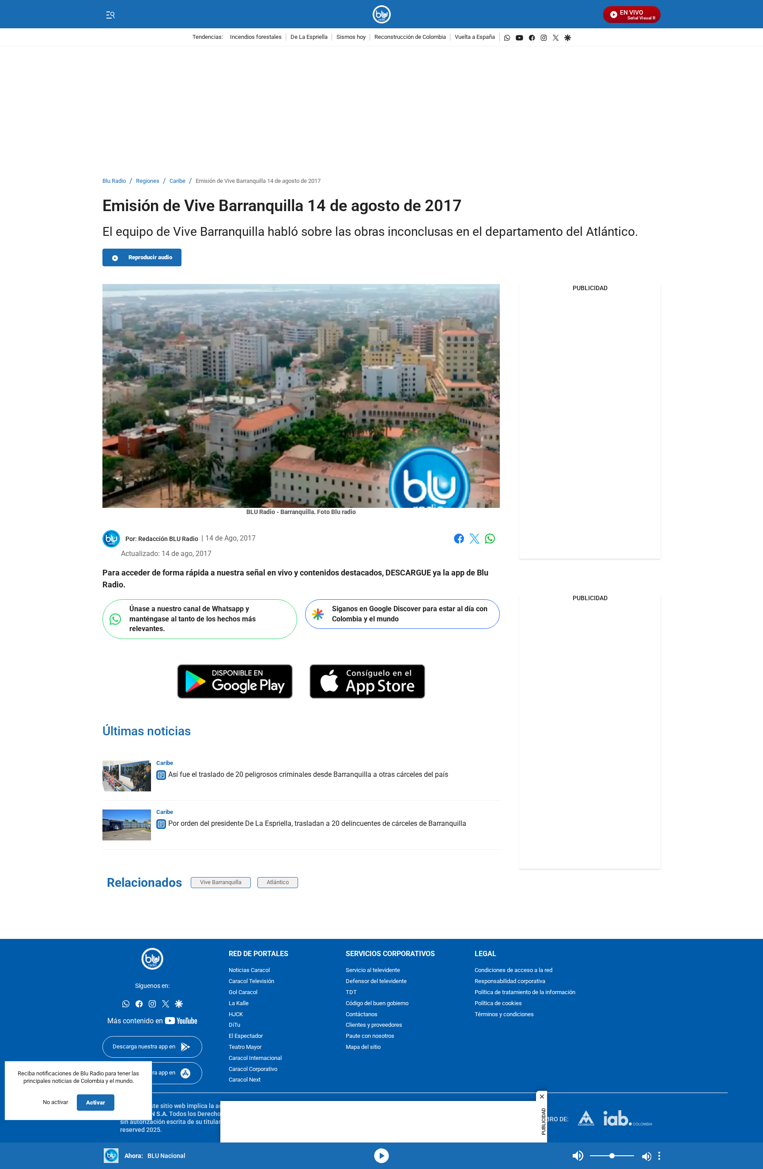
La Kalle (239, 1003)
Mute (578, 1155)
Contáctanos (362, 1014)
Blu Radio (114, 181)
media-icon (381, 1155)
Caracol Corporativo (253, 1069)
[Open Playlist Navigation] (659, 1155)
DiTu (234, 1025)
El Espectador (246, 1036)
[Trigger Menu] (110, 15)
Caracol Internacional (255, 1058)
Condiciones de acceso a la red (513, 970)
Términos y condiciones (504, 1014)
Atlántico (278, 882)
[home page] (382, 14)
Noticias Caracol (249, 970)
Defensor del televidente (376, 981)
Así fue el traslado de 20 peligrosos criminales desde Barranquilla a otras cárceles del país (308, 774)
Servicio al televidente (373, 970)
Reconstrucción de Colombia (410, 37)
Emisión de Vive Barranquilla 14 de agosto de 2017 (258, 181)
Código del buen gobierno (377, 1003)
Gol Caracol (243, 992)
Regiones (147, 181)
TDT (351, 992)
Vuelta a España (475, 37)
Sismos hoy (351, 37)
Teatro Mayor (245, 1047)
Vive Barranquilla (221, 882)
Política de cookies (498, 1003)
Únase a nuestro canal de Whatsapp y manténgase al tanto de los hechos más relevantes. (192, 619)
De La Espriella (309, 37)
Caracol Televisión (251, 981)
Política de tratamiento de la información (525, 992)
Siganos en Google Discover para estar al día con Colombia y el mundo (409, 614)
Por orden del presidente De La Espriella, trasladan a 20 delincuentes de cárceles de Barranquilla (317, 823)
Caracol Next (245, 1080)
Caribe (177, 181)
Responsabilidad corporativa (510, 981)
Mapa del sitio (363, 1047)
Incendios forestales (256, 37)
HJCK (236, 1014)
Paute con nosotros (370, 1036)
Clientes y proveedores (374, 1025)
